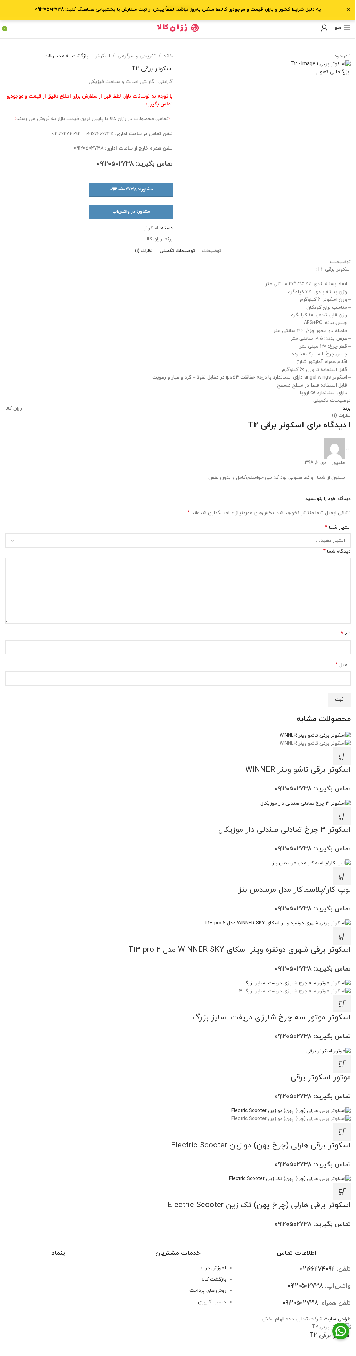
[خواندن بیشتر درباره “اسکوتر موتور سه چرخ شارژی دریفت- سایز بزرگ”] (342, 1003)
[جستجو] (12, 28)
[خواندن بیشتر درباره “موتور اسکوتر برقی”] (342, 1064)
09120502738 (49, 9)
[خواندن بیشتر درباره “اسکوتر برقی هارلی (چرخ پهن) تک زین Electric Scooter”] (342, 1191)
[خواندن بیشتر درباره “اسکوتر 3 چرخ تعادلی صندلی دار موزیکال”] (342, 816)
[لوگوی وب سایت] (178, 27)
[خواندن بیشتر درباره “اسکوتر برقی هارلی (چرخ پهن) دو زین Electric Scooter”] (342, 1132)
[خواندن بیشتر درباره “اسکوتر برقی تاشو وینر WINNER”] (342, 756)
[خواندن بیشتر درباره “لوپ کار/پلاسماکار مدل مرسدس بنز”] (342, 876)
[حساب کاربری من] (324, 28)
